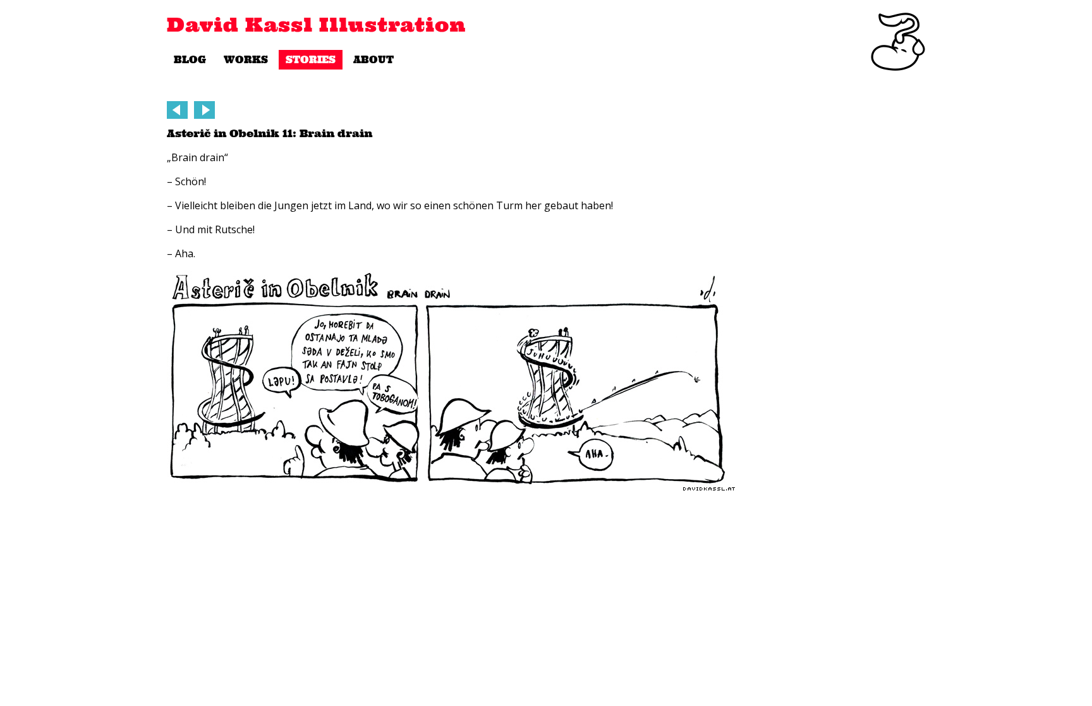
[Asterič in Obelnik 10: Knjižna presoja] (204, 110)
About (373, 60)
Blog (190, 60)
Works (246, 60)
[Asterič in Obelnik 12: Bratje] (177, 110)
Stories (311, 60)
